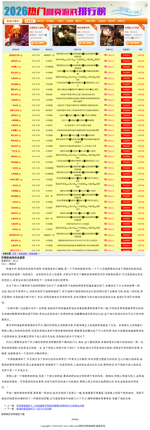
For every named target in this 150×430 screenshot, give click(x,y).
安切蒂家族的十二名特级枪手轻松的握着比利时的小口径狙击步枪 (50, 405)
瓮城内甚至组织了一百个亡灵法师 (34, 409)
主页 (14, 253)
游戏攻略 (23, 253)
